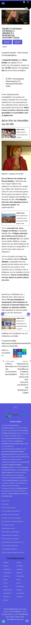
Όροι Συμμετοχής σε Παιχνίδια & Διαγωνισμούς (12, 521)
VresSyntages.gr (20, 586)
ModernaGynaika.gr (7, 589)
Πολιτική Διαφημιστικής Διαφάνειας (10, 545)
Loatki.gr (5, 583)
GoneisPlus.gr (6, 576)
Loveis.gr (5, 586)
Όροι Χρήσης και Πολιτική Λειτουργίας (10, 514)
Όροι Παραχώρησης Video (8, 524)
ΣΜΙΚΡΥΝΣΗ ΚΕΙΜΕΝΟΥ (17, 42)
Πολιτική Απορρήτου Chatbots (8, 528)
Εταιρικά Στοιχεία (6, 500)
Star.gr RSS (13, 346)
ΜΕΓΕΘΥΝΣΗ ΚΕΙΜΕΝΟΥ (7, 42)
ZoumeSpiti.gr (19, 596)
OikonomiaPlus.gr (7, 593)
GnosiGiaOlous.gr (7, 572)
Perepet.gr (5, 600)
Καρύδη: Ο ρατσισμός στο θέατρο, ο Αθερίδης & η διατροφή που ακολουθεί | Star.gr (12, 33)
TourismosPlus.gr (20, 576)
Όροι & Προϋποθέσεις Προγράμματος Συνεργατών (13, 552)
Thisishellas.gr (19, 569)
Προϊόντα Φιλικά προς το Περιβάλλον (10, 535)
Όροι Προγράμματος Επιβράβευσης (9, 549)
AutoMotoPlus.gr (7, 569)
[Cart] (24, 2)
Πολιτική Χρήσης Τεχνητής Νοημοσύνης (11, 531)
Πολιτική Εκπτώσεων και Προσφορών (10, 538)
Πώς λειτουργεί (5, 504)
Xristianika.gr (19, 589)
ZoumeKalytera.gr (20, 593)
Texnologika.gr (19, 565)
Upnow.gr (18, 583)
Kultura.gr (5, 579)
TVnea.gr (18, 579)
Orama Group (13, 609)
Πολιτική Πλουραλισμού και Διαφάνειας (11, 511)
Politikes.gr (18, 562)
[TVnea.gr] (3, 4)
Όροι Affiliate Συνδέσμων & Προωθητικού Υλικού (13, 542)
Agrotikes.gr (6, 562)
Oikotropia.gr (6, 596)
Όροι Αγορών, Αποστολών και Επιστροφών (11, 518)
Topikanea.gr (19, 572)
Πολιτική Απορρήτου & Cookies (8, 507)
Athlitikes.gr (5, 565)
